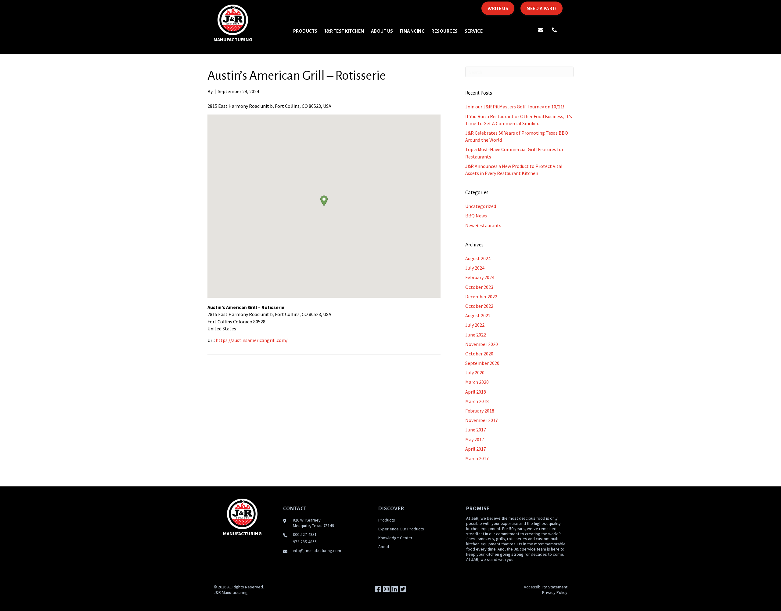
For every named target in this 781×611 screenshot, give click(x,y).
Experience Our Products (401, 529)
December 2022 (481, 296)
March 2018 (477, 401)
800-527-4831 (305, 534)
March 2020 (477, 382)
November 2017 (481, 420)
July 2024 (474, 268)
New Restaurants (483, 225)
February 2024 (479, 277)
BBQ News (476, 216)
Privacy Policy (554, 592)
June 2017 (475, 430)
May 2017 (474, 439)
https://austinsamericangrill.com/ (252, 340)
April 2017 (475, 449)
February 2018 (479, 411)
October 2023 (479, 287)
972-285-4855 (305, 541)
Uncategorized (480, 206)
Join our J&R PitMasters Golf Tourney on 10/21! (514, 107)
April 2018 (475, 392)
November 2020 (481, 344)
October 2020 (479, 354)
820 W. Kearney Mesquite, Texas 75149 (313, 522)
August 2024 (478, 258)
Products (386, 520)
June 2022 (475, 335)
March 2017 (477, 458)
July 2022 (474, 325)
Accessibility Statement (545, 587)
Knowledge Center (395, 537)
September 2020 (482, 363)
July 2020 (474, 372)
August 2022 (478, 315)
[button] (324, 200)
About (383, 546)
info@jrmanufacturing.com (317, 550)
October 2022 (479, 306)
